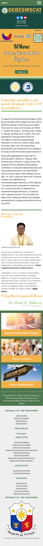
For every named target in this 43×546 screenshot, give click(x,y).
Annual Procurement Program (21, 333)
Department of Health (21, 455)
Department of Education (21, 447)
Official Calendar (21, 423)
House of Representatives (21, 473)
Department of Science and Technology (21, 458)
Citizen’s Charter (21, 358)
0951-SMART (21, 21)
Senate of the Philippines (21, 470)
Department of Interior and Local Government (21, 450)
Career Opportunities (22, 384)
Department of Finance (21, 453)
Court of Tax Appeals (21, 491)
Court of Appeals (21, 486)
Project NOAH (21, 433)
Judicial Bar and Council (21, 494)
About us (21, 71)
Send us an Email (21, 26)
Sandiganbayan (21, 488)
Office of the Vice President (21, 445)
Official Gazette (21, 415)
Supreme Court (21, 483)
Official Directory (21, 421)
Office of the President (21, 418)
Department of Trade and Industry (21, 460)
